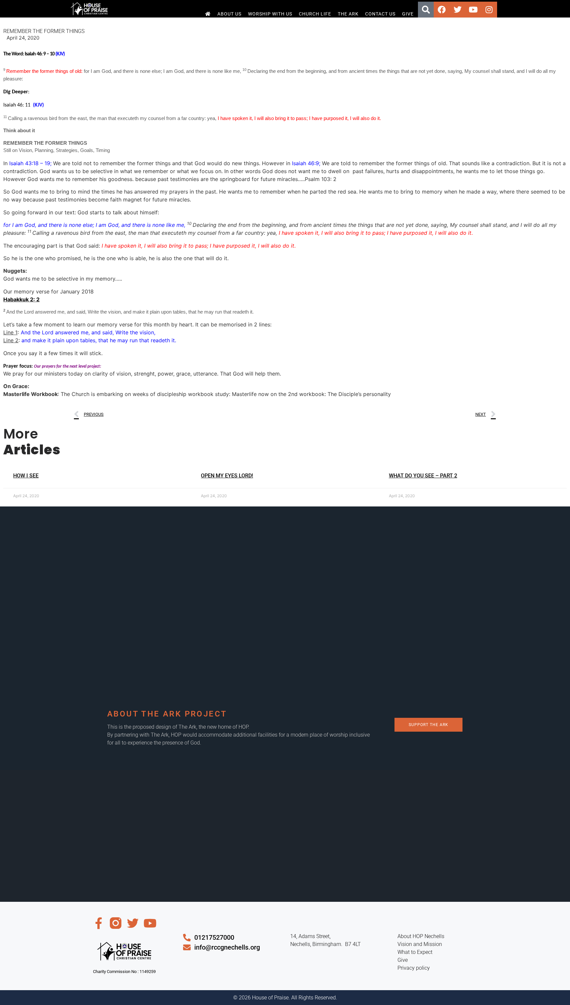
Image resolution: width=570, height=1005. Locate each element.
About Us (229, 13)
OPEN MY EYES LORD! (227, 475)
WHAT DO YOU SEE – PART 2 (423, 475)
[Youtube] (473, 9)
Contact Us (380, 13)
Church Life (315, 13)
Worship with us (270, 13)
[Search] (426, 9)
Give (408, 13)
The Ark (348, 13)
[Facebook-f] (98, 923)
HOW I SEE (26, 475)
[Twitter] (457, 9)
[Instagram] (489, 9)
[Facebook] (442, 9)
